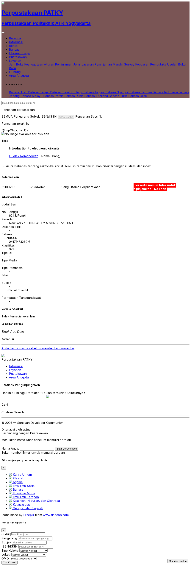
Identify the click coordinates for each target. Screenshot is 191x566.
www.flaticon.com (56, 515)
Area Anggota (19, 75)
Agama (17, 482)
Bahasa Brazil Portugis (67, 92)
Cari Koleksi (9, 562)
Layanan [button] (15, 61)
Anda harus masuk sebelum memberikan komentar (37, 348)
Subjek (6, 542)
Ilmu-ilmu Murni (23, 493)
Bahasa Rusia (74, 96)
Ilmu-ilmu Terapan (25, 497)
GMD (5, 558)
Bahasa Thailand (96, 96)
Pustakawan (18, 57)
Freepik (28, 515)
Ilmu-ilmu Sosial (23, 486)
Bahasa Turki (118, 96)
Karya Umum (22, 474)
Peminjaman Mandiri (109, 64)
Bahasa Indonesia (166, 92)
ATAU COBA (66, 116)
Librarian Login (19, 53)
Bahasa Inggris (94, 92)
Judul (5, 534)
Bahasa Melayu (32, 96)
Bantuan (15, 49)
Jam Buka (16, 64)
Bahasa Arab (18, 92)
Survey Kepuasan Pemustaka (145, 64)
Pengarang (9, 538)
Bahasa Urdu (137, 96)
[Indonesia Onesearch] (46, 397)
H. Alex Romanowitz (23, 156)
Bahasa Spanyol (117, 92)
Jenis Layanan (83, 64)
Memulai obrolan (178, 561)
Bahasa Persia (53, 96)
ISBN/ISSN (9, 546)
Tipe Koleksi (9, 550)
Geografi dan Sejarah (27, 508)
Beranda (15, 38)
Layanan (15, 370)
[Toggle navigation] (2, 32)
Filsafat (18, 478)
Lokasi (5, 554)
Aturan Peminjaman (58, 64)
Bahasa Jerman (141, 92)
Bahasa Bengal (39, 92)
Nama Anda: (10, 448)
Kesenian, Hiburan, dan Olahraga (36, 501)
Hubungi (15, 72)
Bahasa (17, 489)
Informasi (16, 42)
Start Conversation (67, 448)
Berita (13, 46)
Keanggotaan (33, 64)
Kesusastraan (22, 504)
